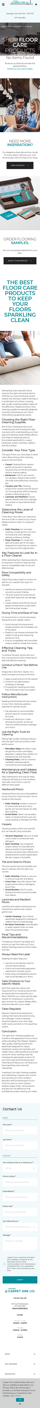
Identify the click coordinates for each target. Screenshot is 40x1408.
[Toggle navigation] (3, 4)
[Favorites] (32, 4)
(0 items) (36, 4)
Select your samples (18, 261)
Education (10, 1374)
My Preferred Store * (11, 1221)
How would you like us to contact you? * (18, 1162)
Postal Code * (8, 1206)
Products (18, 26)
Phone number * (9, 1176)
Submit (20, 1280)
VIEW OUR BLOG (18, 165)
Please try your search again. (20, 69)
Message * (7, 1235)
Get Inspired (11, 1364)
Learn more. (15, 1396)
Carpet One (6, 26)
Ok (20, 1400)
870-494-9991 (20, 18)
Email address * (9, 1191)
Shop (7, 1354)
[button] (28, 4)
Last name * (7, 1139)
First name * (7, 1124)
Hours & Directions (20, 1308)
